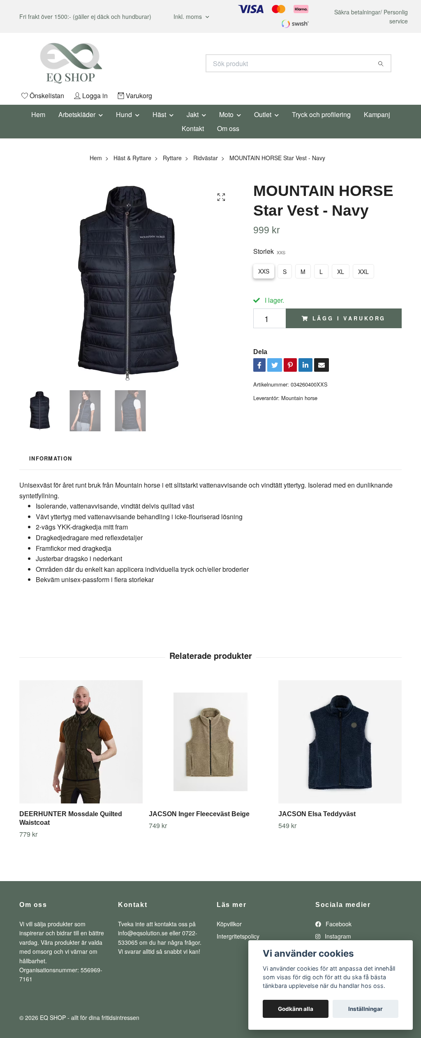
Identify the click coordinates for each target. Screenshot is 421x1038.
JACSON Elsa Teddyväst (317, 813)
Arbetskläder (76, 114)
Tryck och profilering (321, 114)
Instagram (337, 936)
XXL (363, 271)
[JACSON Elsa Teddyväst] (340, 741)
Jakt (193, 114)
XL (340, 271)
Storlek (269, 251)
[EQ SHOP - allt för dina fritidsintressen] (115, 63)
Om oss (228, 128)
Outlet (262, 114)
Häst (159, 114)
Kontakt (193, 128)
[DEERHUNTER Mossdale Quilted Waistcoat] (81, 741)
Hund (124, 114)
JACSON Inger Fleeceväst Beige (199, 813)
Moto (226, 114)
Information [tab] (50, 458)
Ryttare (172, 158)
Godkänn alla (295, 1009)
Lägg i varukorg (349, 318)
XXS (263, 271)
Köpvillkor (229, 924)
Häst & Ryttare (132, 158)
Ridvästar (205, 158)
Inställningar (365, 1009)
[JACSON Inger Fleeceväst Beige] (210, 741)
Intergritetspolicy (238, 936)
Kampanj (377, 114)
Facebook (338, 924)
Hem (38, 114)
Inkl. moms (188, 16)
